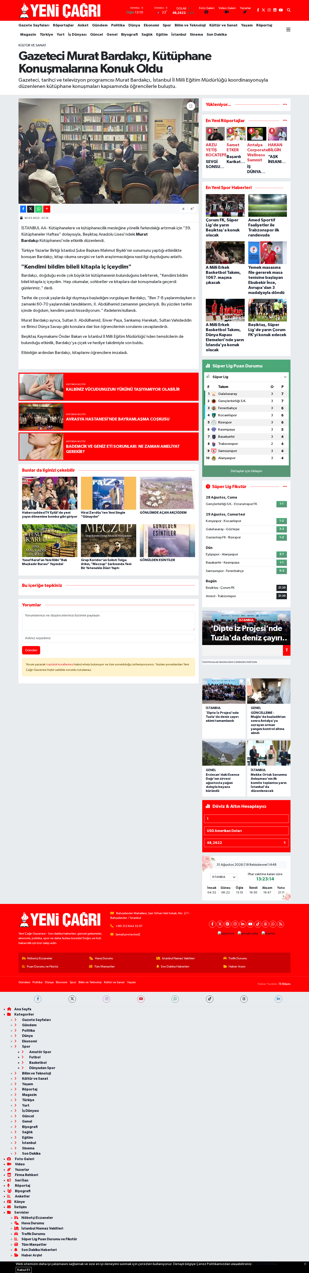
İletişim (20, 1207)
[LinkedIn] (242, 924)
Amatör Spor (40, 1052)
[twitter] (72, 999)
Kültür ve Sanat (223, 25)
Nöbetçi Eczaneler (40, 958)
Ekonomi (151, 25)
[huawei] (268, 933)
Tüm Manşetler (104, 966)
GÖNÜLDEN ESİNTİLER (157, 560)
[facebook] (37, 999)
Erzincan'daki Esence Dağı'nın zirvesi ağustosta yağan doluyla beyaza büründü (222, 783)
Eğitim (162, 35)
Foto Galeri (24, 1159)
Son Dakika (217, 35)
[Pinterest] (227, 924)
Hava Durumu (104, 958)
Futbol (35, 1057)
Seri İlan (21, 1180)
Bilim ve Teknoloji (190, 25)
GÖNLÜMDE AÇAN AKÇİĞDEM (163, 512)
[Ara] (289, 10)
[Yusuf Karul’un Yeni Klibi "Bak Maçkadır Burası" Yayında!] (49, 540)
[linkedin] (278, 999)
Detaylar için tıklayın (246, 471)
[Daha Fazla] (46, 209)
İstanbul (178, 35)
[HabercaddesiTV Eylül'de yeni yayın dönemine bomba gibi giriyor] (49, 493)
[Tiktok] (257, 924)
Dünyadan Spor (42, 1068)
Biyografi (129, 35)
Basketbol (38, 1062)
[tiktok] (209, 999)
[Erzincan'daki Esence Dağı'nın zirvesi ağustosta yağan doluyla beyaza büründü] (224, 753)
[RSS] (280, 924)
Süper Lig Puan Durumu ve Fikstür (49, 1239)
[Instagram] (235, 924)
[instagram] (106, 999)
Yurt (61, 35)
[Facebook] (212, 924)
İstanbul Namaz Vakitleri (178, 958)
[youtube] (141, 999)
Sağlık (147, 35)
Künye (19, 1202)
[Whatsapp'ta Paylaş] (38, 209)
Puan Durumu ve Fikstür (42, 966)
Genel (112, 35)
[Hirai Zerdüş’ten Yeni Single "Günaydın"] (108, 493)
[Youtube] (250, 924)
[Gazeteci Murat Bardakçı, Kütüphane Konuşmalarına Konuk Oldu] (108, 151)
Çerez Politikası (265, 1264)
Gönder (31, 650)
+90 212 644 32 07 (129, 926)
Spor (167, 25)
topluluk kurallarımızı (60, 664)
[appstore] (226, 933)
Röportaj (264, 25)
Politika (118, 25)
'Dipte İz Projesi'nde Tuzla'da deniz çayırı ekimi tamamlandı (222, 716)
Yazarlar (21, 1169)
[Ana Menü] (288, 30)
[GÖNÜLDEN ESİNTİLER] (167, 540)
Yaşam (247, 25)
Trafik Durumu (237, 958)
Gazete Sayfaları (33, 25)
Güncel (96, 35)
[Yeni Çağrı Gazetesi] (60, 10)
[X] (220, 924)
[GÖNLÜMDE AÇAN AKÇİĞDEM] (167, 493)
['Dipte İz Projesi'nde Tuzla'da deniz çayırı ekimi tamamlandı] (224, 691)
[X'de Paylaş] (30, 209)
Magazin (28, 35)
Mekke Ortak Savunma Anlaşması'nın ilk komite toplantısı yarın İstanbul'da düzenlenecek (269, 783)
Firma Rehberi (26, 1175)
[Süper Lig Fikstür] (285, 486)
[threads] (244, 999)
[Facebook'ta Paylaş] (23, 209)
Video (19, 1164)
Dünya (134, 25)
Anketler (22, 1196)
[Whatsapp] (272, 924)
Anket (83, 25)
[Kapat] (306, 1264)
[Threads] (265, 924)
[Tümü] (285, 104)
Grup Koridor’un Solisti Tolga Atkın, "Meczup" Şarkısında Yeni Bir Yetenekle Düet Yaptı (106, 564)
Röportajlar (63, 25)
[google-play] (248, 933)
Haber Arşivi (237, 966)
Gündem (100, 25)
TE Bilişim (284, 984)
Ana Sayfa (22, 1009)
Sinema (196, 35)
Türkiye (46, 35)
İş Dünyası (77, 35)
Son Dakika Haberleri (175, 966)
